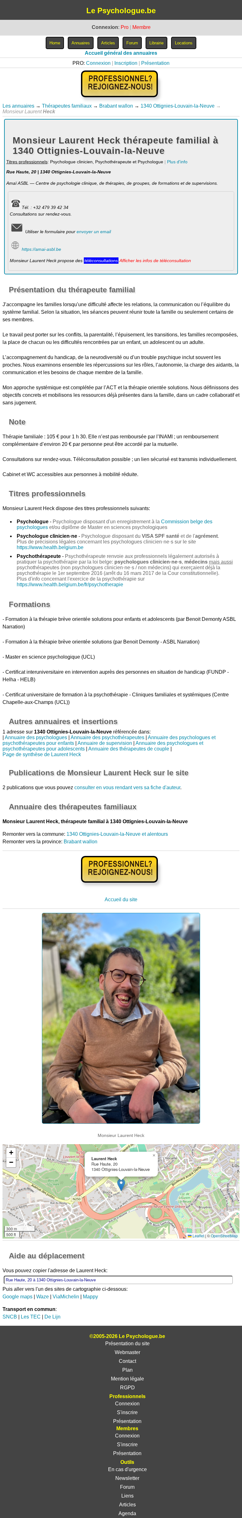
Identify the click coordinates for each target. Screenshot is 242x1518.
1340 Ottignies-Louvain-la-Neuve (178, 106)
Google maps (17, 1296)
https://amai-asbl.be (41, 249)
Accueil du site (121, 899)
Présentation (155, 63)
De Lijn (52, 1316)
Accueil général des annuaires (121, 53)
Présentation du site (127, 1343)
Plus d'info (177, 161)
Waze (42, 1296)
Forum (127, 1487)
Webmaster (127, 1352)
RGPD (127, 1387)
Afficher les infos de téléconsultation (155, 260)
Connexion (98, 63)
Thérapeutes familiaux (67, 106)
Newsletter (127, 1478)
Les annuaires (18, 106)
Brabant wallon (116, 106)
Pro (125, 27)
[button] (121, 1184)
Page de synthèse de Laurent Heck (42, 754)
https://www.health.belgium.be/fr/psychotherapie (70, 584)
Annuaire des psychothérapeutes (107, 737)
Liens (127, 1495)
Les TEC (31, 1316)
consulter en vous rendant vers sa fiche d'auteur (127, 787)
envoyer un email (94, 231)
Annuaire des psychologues (36, 737)
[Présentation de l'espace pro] (121, 887)
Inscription (125, 63)
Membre (141, 27)
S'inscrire (127, 1412)
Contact (127, 1361)
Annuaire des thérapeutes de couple (128, 748)
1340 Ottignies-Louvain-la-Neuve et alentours (117, 834)
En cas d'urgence (127, 1469)
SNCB (10, 1316)
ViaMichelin (66, 1296)
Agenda (127, 1513)
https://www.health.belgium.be (50, 547)
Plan (127, 1370)
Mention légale (127, 1378)
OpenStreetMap (224, 1235)
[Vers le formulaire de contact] (17, 231)
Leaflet (198, 1235)
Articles (127, 1504)
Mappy (90, 1296)
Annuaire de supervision (105, 743)
